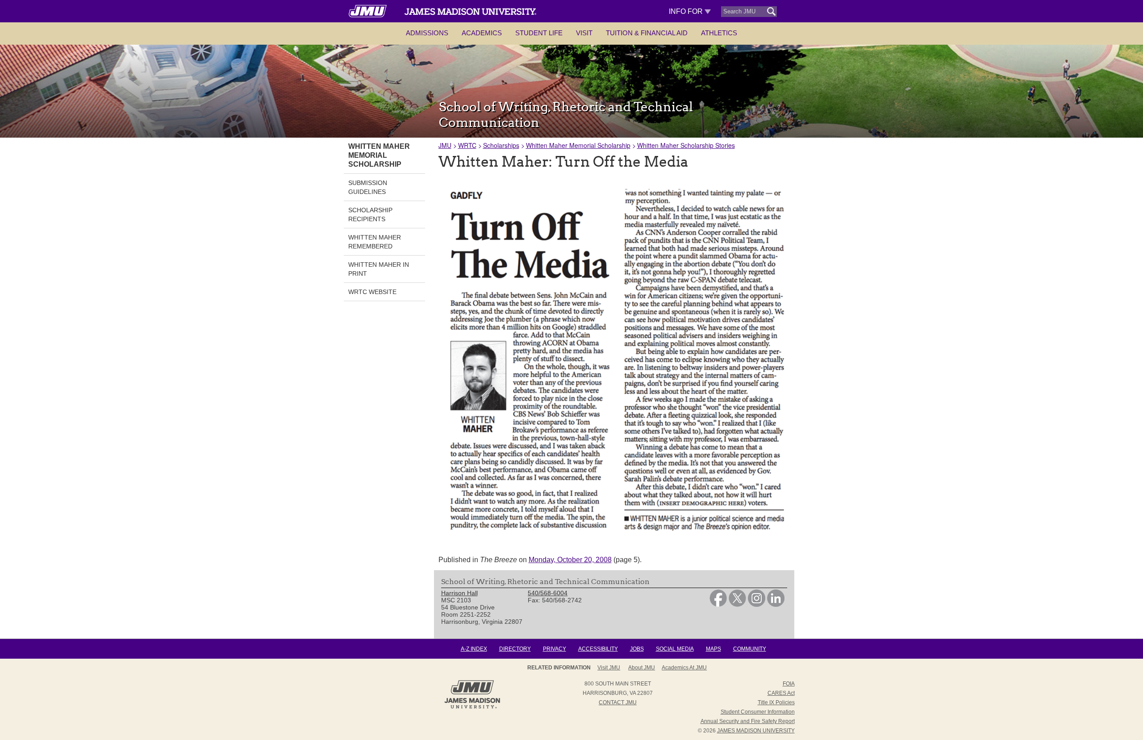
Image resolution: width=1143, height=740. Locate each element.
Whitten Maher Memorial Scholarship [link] (379, 155)
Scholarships (501, 145)
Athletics (719, 33)
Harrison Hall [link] (459, 593)
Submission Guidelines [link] (367, 187)
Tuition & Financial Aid (647, 33)
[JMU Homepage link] (472, 707)
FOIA (789, 684)
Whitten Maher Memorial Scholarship (578, 145)
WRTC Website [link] (372, 291)
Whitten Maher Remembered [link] (374, 242)
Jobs (637, 649)
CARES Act (781, 693)
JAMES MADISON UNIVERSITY (756, 730)
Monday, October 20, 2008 (570, 559)
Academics (482, 33)
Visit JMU (608, 667)
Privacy (554, 649)
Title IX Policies (776, 702)
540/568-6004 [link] (547, 593)
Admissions (427, 33)
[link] (718, 604)
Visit (584, 33)
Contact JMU (618, 702)
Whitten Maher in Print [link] (378, 269)
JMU (444, 145)
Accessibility (598, 649)
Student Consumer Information (758, 712)
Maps (713, 649)
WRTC (467, 145)
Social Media (675, 649)
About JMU (641, 667)
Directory (515, 649)
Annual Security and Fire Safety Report (748, 721)
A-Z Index (474, 649)
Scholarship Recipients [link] (370, 214)
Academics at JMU (684, 667)
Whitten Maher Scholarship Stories (686, 145)
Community (749, 649)
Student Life (539, 33)
